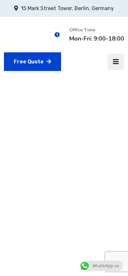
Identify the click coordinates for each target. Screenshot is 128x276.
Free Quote (29, 62)
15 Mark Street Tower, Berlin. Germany (67, 8)
